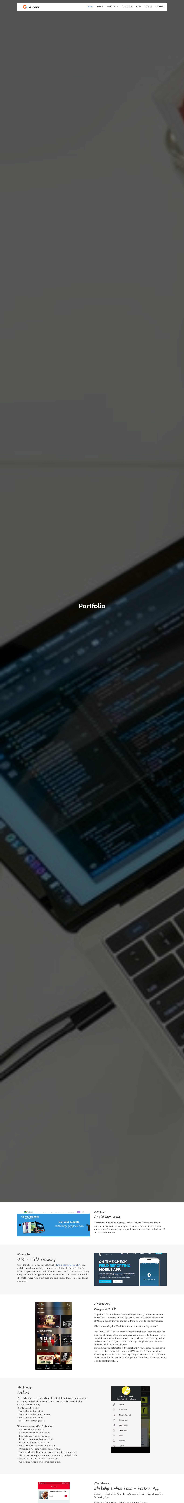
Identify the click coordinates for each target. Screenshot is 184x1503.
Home (90, 6)
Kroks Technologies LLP (68, 1264)
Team (138, 6)
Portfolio (127, 6)
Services (111, 6)
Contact (160, 6)
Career (148, 6)
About (100, 6)
